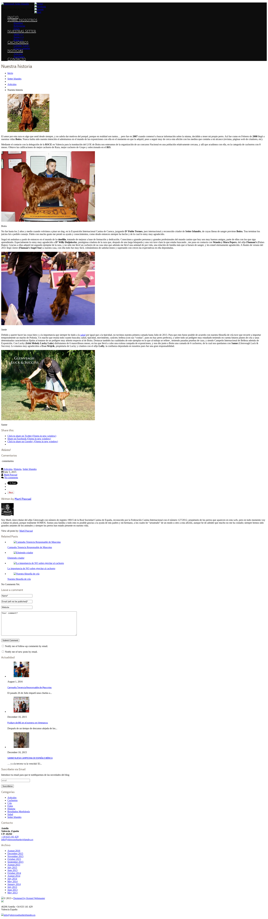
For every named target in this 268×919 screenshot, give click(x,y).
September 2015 (15, 862)
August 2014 (13, 876)
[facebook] (40, 6)
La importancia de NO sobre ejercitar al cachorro (31, 568)
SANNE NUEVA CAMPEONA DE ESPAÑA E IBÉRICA (30, 758)
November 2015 (15, 856)
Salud (10, 814)
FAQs (17, 28)
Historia (17, 469)
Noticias (15, 51)
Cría (9, 803)
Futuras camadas (22, 48)
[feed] (37, 12)
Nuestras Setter (21, 31)
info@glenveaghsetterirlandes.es (17, 839)
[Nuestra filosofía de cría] (26, 573)
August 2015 (13, 864)
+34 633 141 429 (9, 836)
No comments (11, 477)
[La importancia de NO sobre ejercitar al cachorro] (39, 563)
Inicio (13, 17)
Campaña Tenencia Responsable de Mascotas (29, 547)
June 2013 (12, 890)
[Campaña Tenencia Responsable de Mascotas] (37, 542)
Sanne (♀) (19, 37)
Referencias (19, 26)
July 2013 (12, 887)
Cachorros (17, 42)
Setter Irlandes (14, 78)
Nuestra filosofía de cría (19, 579)
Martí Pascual (10, 474)
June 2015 (12, 870)
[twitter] (38, 3)
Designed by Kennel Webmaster (29, 898)
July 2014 (12, 878)
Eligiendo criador (15, 558)
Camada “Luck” (22, 45)
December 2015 (15, 853)
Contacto (16, 59)
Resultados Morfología (18, 811)
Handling (18, 23)
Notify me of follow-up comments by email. (26, 646)
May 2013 (12, 892)
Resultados (19, 56)
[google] (39, 9)
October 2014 (14, 873)
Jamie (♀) (18, 34)
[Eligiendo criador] (23, 552)
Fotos (10, 806)
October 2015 (14, 859)
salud (82, 335)
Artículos (18, 54)
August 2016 (13, 850)
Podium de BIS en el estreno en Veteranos (27, 722)
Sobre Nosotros (22, 20)
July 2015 (12, 867)
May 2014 (12, 881)
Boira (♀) (18, 40)
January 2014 (14, 884)
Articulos (11, 84)
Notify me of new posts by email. (21, 651)
